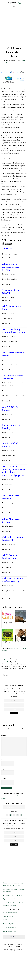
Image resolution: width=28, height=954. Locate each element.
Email (3, 769)
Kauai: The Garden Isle (9, 920)
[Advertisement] (14, 28)
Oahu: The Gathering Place (10, 912)
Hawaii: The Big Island (9, 923)
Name (3, 760)
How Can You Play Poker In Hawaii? (12, 895)
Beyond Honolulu (14, 2)
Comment (4, 735)
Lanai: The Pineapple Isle (9, 931)
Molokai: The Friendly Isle (10, 927)
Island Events (4, 650)
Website (3, 778)
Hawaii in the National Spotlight (17, 648)
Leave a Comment (17, 63)
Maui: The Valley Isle (8, 916)
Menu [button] (14, 6)
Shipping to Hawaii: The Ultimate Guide (13, 899)
